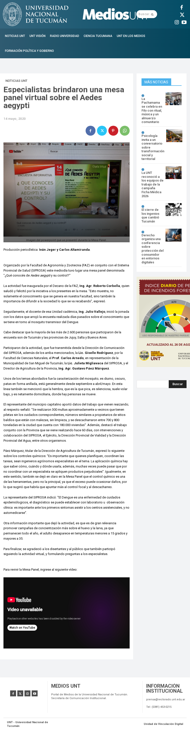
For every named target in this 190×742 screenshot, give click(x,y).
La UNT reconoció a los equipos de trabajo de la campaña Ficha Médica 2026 (153, 184)
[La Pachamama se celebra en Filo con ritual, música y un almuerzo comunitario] (174, 98)
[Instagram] (176, 21)
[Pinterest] (113, 131)
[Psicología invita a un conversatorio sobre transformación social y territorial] (174, 135)
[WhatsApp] (125, 131)
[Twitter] (181, 14)
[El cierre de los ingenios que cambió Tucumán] (174, 209)
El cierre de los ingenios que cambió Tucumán (150, 215)
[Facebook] (181, 6)
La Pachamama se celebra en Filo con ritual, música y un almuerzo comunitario (152, 110)
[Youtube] (184, 21)
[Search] (152, 14)
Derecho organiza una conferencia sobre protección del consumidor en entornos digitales (153, 248)
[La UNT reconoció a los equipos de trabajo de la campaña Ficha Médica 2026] (174, 172)
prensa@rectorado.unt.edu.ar (165, 699)
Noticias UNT (16, 81)
